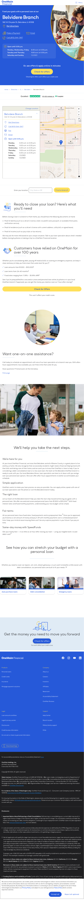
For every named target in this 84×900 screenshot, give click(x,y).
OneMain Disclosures (17, 785)
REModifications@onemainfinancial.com (28, 800)
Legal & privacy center (9, 720)
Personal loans (6, 672)
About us (46, 672)
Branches (14, 89)
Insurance (5, 681)
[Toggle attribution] (79, 176)
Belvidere (27, 89)
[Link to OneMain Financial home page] (13, 658)
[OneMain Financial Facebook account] (63, 658)
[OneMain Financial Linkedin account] (80, 658)
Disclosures (5, 725)
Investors (46, 681)
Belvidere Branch (13, 113)
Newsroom (46, 691)
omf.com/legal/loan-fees (18, 822)
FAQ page (6, 373)
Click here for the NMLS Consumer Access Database (24, 793)
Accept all (55, 894)
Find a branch (61, 190)
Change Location (31, 108)
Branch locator (47, 720)
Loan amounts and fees (9, 715)
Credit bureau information (10, 730)
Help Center (47, 715)
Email (10, 135)
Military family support (50, 725)
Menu (80, 3)
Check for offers (42, 71)
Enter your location (21, 190)
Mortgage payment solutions (11, 686)
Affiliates (46, 686)
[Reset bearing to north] (78, 114)
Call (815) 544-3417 (15, 37)
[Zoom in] (78, 108)
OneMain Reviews (48, 701)
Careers (45, 676)
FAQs (44, 730)
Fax (9, 131)
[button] (61, 142)
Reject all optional (72, 894)
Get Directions (13, 122)
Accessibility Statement (50, 696)
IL (20, 89)
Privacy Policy (26, 887)
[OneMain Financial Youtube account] (74, 658)
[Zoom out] (78, 111)
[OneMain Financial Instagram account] (69, 658)
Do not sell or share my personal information (16, 735)
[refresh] (78, 118)
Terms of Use (58, 887)
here (42, 757)
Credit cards (6, 676)
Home (6, 89)
